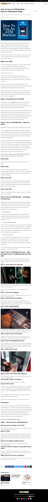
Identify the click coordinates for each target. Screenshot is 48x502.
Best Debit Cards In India (14, 419)
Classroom (32, 3)
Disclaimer (27, 494)
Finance (13, 3)
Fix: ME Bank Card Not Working (26, 483)
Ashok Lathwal (2, 485)
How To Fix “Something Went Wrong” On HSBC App (5, 483)
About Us (16, 494)
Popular (35, 11)
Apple (18, 3)
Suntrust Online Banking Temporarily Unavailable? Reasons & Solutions (16, 476)
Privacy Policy (21, 494)
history (13, 102)
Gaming (21, 3)
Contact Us (32, 494)
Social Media (26, 3)
